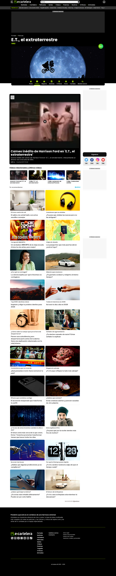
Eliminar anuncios (58, 11)
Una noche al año (34, 8)
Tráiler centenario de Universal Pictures (54, 182)
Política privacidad (69, 534)
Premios (66, 5)
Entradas (91, 5)
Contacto (52, 535)
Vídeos (58, 5)
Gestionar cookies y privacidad (71, 538)
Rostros (74, 5)
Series (51, 5)
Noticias (24, 5)
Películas (42, 5)
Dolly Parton (97, 8)
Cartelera (33, 5)
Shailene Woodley (62, 8)
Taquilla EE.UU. (105, 8)
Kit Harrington (88, 8)
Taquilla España (44, 8)
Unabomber (53, 8)
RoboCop (70, 8)
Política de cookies (68, 536)
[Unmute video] (45, 121)
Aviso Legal (66, 533)
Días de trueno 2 (23, 8)
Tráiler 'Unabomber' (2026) (72, 182)
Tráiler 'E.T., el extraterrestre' (34, 182)
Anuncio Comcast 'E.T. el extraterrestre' (18, 182)
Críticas (83, 5)
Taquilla (40, 548)
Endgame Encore (79, 8)
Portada (13, 35)
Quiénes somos (53, 533)
